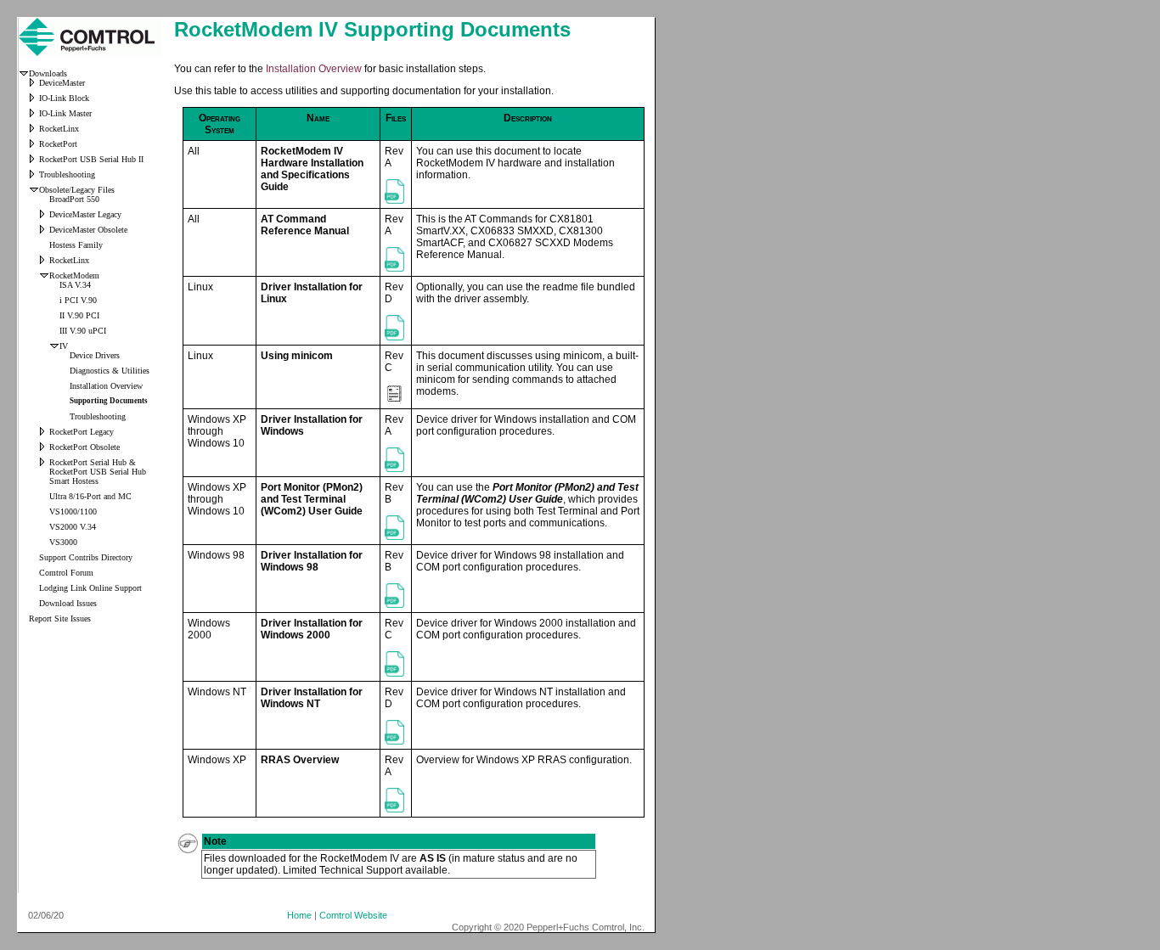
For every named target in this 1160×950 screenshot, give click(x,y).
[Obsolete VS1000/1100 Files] (44, 513)
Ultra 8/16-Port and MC (90, 496)
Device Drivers (95, 355)
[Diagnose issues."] (34, 574)
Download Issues (68, 603)
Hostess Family (76, 245)
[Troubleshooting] (34, 176)
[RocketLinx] (34, 130)
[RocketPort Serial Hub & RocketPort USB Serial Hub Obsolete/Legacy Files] (44, 464)
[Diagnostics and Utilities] (64, 372)
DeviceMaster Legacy (85, 214)
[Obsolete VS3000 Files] (44, 543)
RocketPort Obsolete (84, 447)
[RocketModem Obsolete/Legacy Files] (44, 277)
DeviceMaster (62, 82)
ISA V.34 (75, 284)
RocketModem (74, 275)
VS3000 (63, 542)
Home (299, 915)
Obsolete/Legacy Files (77, 189)
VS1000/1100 (73, 511)
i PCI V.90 (78, 300)
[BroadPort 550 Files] (44, 200)
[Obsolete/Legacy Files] (34, 191)
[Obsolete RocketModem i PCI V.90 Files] (54, 301)
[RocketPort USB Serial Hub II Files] (34, 161)
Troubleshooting (67, 174)
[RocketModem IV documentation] (64, 403)
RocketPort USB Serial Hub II (91, 159)
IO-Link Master (65, 113)
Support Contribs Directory (85, 557)
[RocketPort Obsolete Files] (44, 448)
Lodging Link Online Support (90, 588)
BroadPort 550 (74, 199)
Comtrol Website (353, 915)
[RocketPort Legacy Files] (44, 433)
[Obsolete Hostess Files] (44, 246)
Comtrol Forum (66, 572)
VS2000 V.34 (72, 526)
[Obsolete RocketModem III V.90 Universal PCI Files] (54, 332)
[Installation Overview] (64, 387)
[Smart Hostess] (44, 482)
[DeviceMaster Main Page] (34, 84)
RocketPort (58, 144)
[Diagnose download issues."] (34, 605)
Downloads (48, 73)
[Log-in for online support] (34, 589)
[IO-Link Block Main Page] (34, 99)
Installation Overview (106, 386)
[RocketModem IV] (54, 347)
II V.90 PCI (79, 315)
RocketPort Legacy (81, 431)
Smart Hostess (74, 481)
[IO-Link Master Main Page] (34, 115)
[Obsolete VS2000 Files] (44, 528)
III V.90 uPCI (82, 330)
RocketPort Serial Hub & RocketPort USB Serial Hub (97, 467)
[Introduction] (24, 75)
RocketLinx (59, 128)
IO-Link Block (64, 98)
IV (63, 346)
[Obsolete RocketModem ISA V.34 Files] (54, 286)
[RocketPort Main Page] (34, 145)
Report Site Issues (60, 618)
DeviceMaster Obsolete (88, 229)
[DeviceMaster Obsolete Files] (44, 231)
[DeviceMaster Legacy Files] (44, 216)
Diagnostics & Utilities (109, 370)
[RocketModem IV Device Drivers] (64, 357)
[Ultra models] (44, 498)
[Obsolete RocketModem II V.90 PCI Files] (54, 317)
